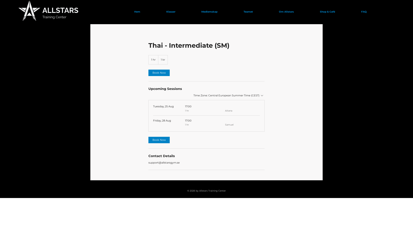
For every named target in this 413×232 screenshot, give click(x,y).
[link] (159, 73)
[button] (286, 12)
